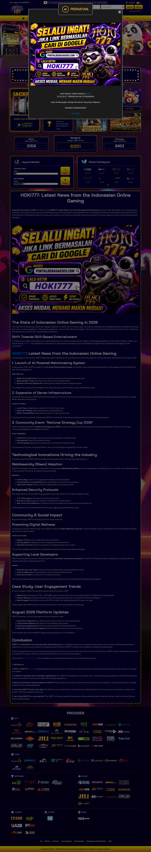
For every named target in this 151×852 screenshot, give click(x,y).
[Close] (120, 12)
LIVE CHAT (75, 113)
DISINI (88, 93)
